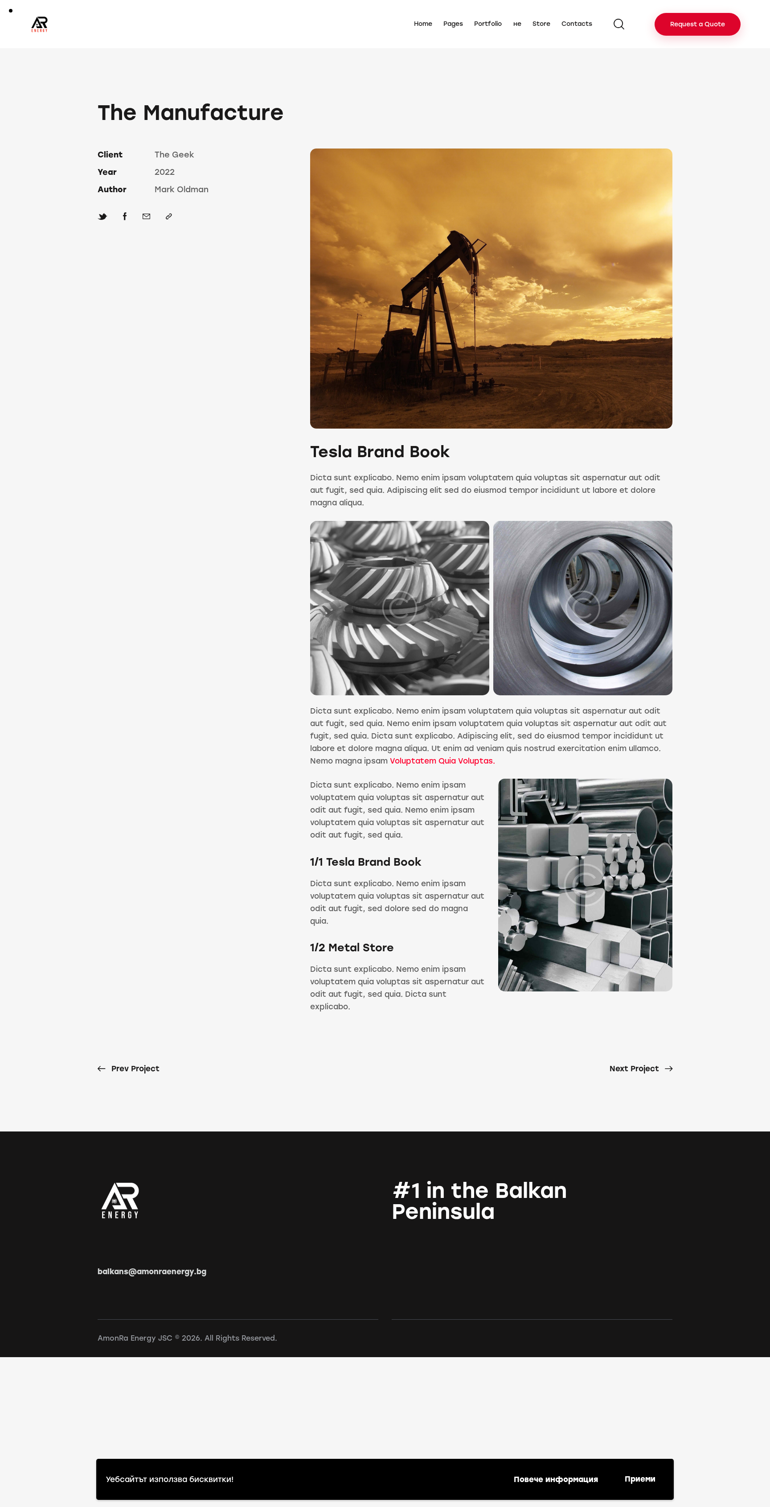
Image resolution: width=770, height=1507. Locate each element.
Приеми (640, 1478)
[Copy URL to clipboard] (169, 216)
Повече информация (556, 1479)
